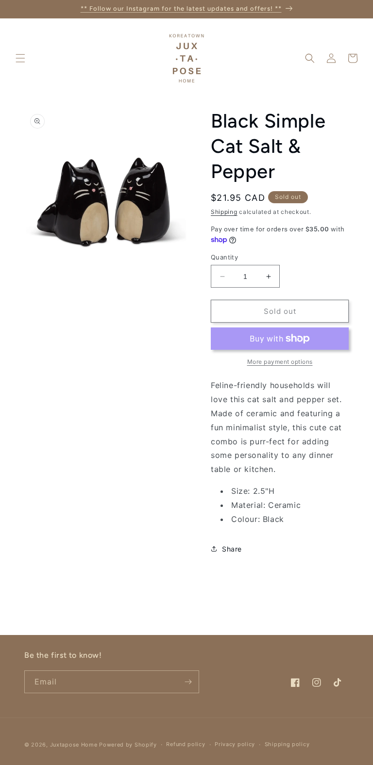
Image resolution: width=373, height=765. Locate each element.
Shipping (224, 211)
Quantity (224, 257)
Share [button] (232, 549)
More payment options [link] (280, 361)
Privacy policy (235, 744)
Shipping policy (287, 744)
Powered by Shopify (128, 744)
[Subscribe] (188, 681)
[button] (20, 58)
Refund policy (185, 744)
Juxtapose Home (74, 744)
